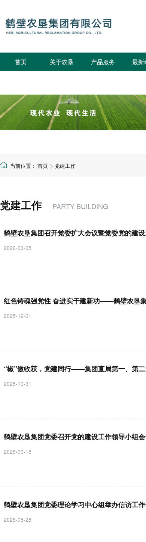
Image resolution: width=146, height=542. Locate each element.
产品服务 (103, 61)
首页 (21, 61)
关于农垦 (62, 61)
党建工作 (65, 165)
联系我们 (21, 80)
